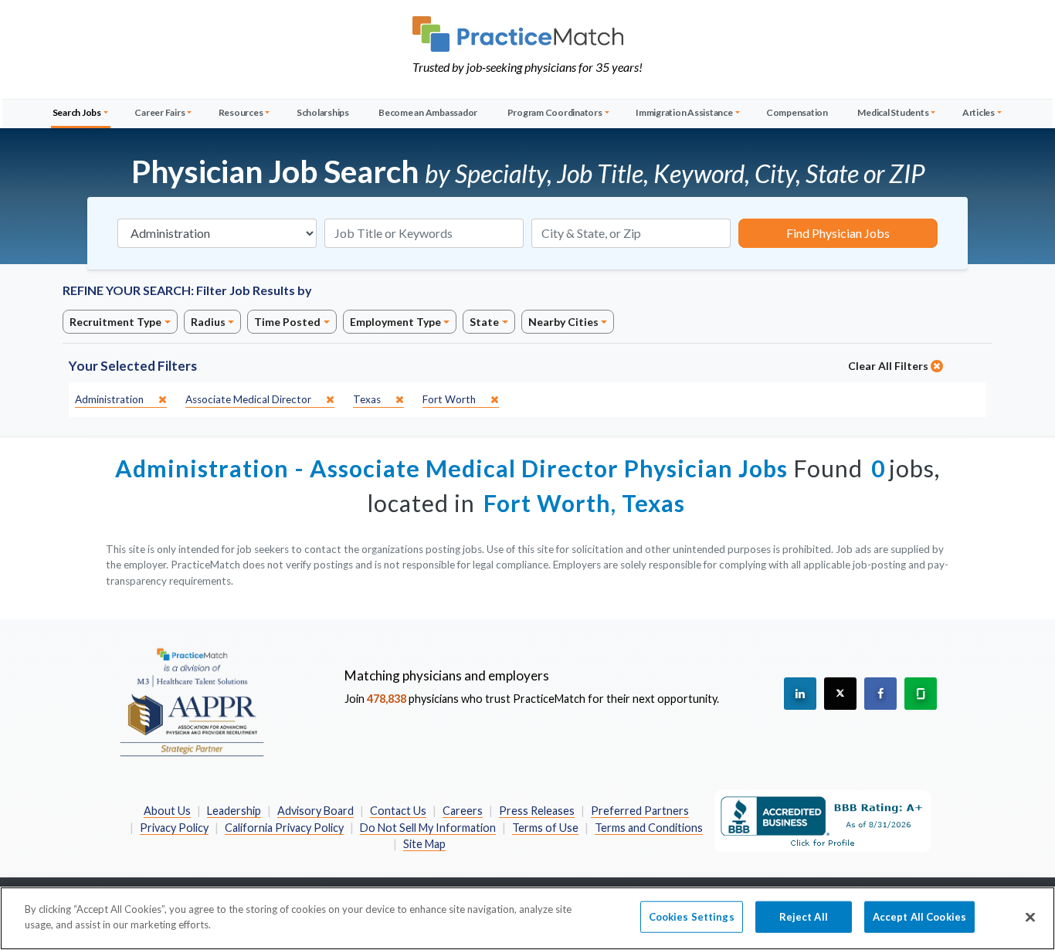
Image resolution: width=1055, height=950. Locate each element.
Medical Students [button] (892, 112)
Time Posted (287, 321)
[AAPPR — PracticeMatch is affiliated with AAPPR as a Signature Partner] (191, 701)
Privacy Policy (174, 827)
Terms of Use (545, 827)
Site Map (424, 843)
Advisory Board (315, 810)
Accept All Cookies (919, 917)
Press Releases (537, 810)
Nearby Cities (563, 321)
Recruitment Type (115, 321)
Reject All (803, 917)
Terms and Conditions (649, 827)
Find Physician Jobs (838, 233)
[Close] (1030, 917)
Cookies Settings (691, 917)
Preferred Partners (640, 810)
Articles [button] (978, 112)
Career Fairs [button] (159, 112)
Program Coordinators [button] (554, 112)
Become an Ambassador (427, 112)
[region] (527, 918)
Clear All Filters (889, 365)
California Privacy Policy (284, 827)
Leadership (234, 810)
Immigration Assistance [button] (684, 112)
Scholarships (323, 112)
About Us (167, 810)
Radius (208, 321)
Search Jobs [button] (77, 112)
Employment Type (395, 321)
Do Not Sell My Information (428, 827)
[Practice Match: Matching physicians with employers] (527, 34)
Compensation (797, 112)
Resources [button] (241, 112)
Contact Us (398, 810)
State (484, 321)
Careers (463, 810)
